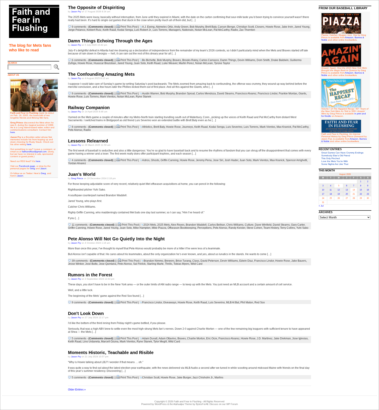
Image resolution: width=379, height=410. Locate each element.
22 (361, 194)
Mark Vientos (108, 96)
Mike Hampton (141, 227)
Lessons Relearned (88, 140)
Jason (43, 168)
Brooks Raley (190, 60)
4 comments (79, 160)
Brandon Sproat (185, 93)
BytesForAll (202, 404)
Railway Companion (89, 107)
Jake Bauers (298, 260)
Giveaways (169, 302)
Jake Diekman (282, 338)
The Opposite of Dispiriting (96, 7)
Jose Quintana (107, 263)
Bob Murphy (197, 26)
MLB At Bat (232, 302)
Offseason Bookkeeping (182, 227)
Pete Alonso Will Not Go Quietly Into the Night (116, 238)
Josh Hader (231, 160)
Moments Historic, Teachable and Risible (111, 352)
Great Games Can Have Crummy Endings (342, 152)
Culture (249, 224)
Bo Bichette (149, 60)
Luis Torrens (160, 29)
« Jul (321, 206)
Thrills (168, 263)
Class (195, 260)
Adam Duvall (149, 338)
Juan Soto (140, 63)
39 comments (80, 260)
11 (331, 190)
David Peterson (209, 260)
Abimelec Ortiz (164, 26)
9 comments (79, 26)
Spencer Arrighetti (296, 160)
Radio (234, 29)
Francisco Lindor (267, 93)
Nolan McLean (203, 29)
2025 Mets (163, 224)
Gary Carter (298, 224)
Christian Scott (245, 26)
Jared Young (301, 26)
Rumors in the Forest (90, 274)
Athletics (147, 126)
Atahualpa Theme (182, 404)
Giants (302, 93)
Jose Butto (91, 263)
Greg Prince (77, 178)
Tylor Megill (160, 341)
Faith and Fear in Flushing (187, 401)
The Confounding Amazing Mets (101, 74)
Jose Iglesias (300, 338)
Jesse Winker (76, 263)
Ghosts (155, 160)
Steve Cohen (254, 227)
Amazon (349, 37)
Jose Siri (218, 160)
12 (339, 190)
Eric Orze (211, 338)
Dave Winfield (263, 224)
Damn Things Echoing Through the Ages (110, 40)
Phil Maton (246, 302)
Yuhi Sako (302, 227)
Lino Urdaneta (91, 341)
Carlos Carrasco (209, 60)
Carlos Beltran (216, 224)
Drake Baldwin (280, 60)
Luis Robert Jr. (142, 29)
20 (347, 194)
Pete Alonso (75, 129)
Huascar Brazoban (105, 63)
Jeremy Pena (204, 160)
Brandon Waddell (196, 224)
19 (339, 194)
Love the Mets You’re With (334, 161)
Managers (175, 29)
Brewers (169, 260)
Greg (32, 168)
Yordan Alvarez (77, 163)
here (12, 132)
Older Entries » (77, 389)
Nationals (187, 29)
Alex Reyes (177, 224)
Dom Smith (263, 60)
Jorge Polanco (76, 29)
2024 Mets (149, 224)
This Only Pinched (330, 158)
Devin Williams (246, 60)
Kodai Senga (125, 29)
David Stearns (225, 93)
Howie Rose (273, 26)
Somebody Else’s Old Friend (335, 155)
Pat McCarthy (221, 29)
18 (331, 194)
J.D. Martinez (264, 338)
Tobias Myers (181, 263)
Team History (271, 227)
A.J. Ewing (148, 26)
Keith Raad (109, 29)
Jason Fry (76, 11)
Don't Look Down (86, 313)
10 (323, 190)
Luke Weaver (169, 63)
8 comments (79, 126)
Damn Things (228, 60)
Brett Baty (210, 26)
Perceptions (204, 227)
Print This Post (129, 26)
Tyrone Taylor (222, 63)
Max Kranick (284, 126)
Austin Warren (150, 93)
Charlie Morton (196, 338)
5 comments (79, 338)
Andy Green (181, 26)
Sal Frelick (139, 263)
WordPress (161, 404)
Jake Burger (184, 377)
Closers (259, 26)
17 (323, 194)
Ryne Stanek (143, 96)
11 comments (80, 224)
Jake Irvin (287, 26)
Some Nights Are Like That (334, 164)
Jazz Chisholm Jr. (202, 377)
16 (368, 190)
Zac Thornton (247, 29)
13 (347, 190)
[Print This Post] (118, 26)
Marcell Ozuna (109, 341)
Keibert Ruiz (94, 29)
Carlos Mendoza (206, 93)
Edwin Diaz (246, 260)
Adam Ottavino (167, 338)
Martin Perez (186, 63)
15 (361, 190)
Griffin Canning (170, 160)
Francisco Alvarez (245, 93)
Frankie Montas (288, 93)
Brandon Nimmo (153, 260)
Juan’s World (81, 174)
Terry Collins (287, 227)
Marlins (219, 377)
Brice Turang (183, 260)
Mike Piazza (159, 227)
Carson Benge (226, 26)
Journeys (187, 126)
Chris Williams (234, 224)
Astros (146, 160)
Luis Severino (234, 126)
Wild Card (196, 263)
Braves (177, 60)
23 (368, 194)
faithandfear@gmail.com (34, 151)
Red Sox (259, 302)
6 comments (79, 60)
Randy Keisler (237, 227)
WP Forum (232, 404)
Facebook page (27, 166)
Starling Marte (155, 263)
